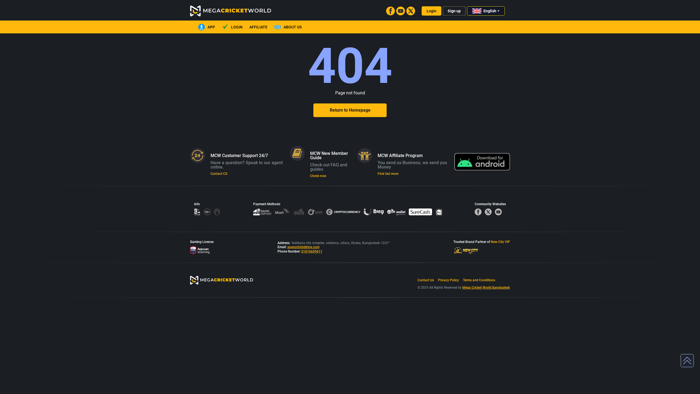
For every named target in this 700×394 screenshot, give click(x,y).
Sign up (454, 11)
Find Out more (388, 174)
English (489, 11)
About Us (293, 27)
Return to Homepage (350, 110)
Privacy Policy (448, 280)
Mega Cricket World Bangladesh (486, 287)
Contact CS (219, 174)
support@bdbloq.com (303, 247)
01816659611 (311, 251)
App (211, 27)
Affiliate (258, 27)
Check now (318, 176)
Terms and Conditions (479, 280)
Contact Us (426, 280)
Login (431, 11)
